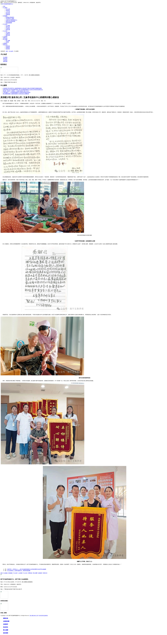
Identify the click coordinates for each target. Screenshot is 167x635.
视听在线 (8, 35)
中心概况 (5, 7)
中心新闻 (8, 25)
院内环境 (8, 13)
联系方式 (5, 44)
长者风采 (8, 33)
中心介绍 (8, 9)
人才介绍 (8, 11)
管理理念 (8, 10)
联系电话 (8, 46)
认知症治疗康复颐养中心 (11, 20)
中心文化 (5, 31)
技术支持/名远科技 (43, 615)
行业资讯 (8, 28)
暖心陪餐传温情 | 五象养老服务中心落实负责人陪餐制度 (16, 93)
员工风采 (8, 32)
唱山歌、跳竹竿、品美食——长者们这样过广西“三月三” (16, 91)
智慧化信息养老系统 (10, 21)
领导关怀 (8, 26)
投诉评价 (8, 48)
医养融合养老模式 (10, 17)
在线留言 (5, 43)
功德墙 (7, 41)
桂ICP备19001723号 (34, 615)
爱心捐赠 (5, 39)
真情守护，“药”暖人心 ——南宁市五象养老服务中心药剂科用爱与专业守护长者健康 (26, 569)
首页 (4, 6)
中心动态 (5, 24)
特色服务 (5, 15)
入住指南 (5, 36)
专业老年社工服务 (10, 18)
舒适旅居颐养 (9, 22)
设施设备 (8, 14)
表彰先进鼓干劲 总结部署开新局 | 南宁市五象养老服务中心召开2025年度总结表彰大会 (23, 89)
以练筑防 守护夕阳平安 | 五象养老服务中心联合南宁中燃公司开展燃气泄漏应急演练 (22, 88)
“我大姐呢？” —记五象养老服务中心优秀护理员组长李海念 (16, 92)
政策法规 (8, 29)
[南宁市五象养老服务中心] (7, 3)
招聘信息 (5, 37)
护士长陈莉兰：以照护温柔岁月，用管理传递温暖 (18, 570)
